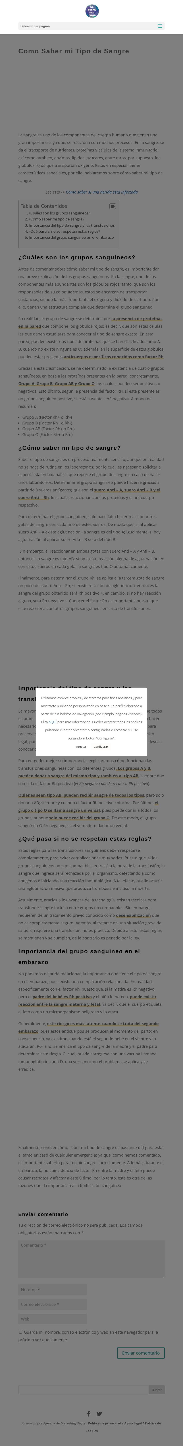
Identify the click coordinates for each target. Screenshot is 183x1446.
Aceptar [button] (81, 747)
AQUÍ (52, 722)
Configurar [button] (101, 747)
